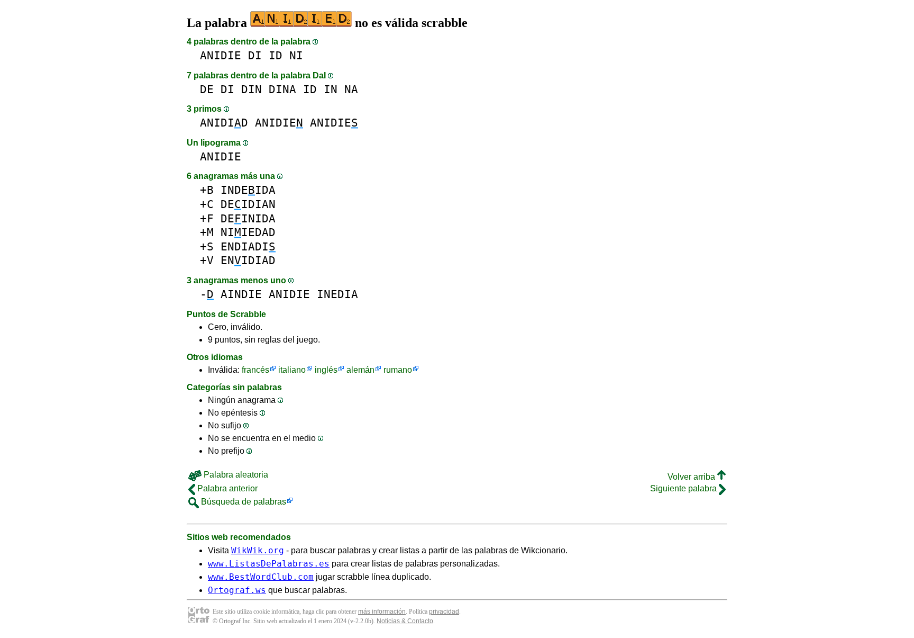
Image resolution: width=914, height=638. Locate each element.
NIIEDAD (248, 232)
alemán (360, 369)
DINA (282, 89)
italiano (292, 369)
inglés (326, 369)
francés (255, 369)
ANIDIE (220, 55)
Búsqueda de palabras (242, 501)
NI (296, 55)
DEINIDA (248, 218)
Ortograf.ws (237, 590)
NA (351, 89)
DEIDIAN (248, 204)
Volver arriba (692, 476)
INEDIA (337, 294)
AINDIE (241, 294)
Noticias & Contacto (405, 621)
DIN (251, 89)
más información (382, 611)
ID (275, 55)
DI (255, 55)
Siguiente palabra (684, 488)
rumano (397, 369)
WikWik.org (257, 550)
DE (207, 89)
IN (330, 89)
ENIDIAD (248, 260)
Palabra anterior (226, 488)
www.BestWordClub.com (261, 577)
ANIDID (224, 122)
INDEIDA (248, 189)
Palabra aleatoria (235, 474)
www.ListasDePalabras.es (269, 564)
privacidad (444, 611)
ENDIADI (248, 246)
